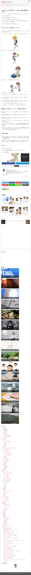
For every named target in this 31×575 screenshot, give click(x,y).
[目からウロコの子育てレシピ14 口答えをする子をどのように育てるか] (25, 197)
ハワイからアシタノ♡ (6, 548)
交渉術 (4, 444)
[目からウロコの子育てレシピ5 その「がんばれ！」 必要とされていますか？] (25, 208)
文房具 (3, 511)
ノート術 (4, 505)
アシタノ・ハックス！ (6, 542)
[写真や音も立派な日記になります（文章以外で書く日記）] (10, 315)
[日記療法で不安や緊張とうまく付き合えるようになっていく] (10, 387)
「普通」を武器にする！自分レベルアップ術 (9, 529)
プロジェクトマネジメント (7, 454)
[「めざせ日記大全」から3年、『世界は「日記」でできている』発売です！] (10, 273)
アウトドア (4, 481)
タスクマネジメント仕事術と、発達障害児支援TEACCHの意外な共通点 (10, 401)
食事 (3, 495)
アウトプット (4, 428)
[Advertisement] (6, 260)
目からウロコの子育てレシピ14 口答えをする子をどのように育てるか (25, 201)
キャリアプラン (5, 498)
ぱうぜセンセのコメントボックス (8, 534)
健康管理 (3, 488)
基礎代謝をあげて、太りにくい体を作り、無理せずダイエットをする (10, 287)
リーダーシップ (5, 455)
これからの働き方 (5, 497)
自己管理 (4, 468)
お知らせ (3, 427)
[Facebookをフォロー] (4, 189)
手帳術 (4, 510)
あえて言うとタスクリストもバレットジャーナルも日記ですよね (10, 381)
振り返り (4, 521)
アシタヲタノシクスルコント (7, 543)
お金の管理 (4, 460)
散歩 (3, 485)
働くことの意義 (5, 501)
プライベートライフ (5, 459)
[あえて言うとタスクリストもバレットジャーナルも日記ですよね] (10, 377)
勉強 (3, 514)
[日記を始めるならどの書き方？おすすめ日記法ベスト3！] (10, 304)
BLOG (4, 429)
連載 (2, 526)
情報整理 (3, 503)
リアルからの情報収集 (6, 436)
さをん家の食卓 (5, 530)
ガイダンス (3, 438)
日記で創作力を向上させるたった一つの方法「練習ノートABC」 (10, 422)
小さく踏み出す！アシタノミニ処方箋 (8, 555)
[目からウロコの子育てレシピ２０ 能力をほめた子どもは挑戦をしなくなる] (19, 198)
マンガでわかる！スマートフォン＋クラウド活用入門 (11, 550)
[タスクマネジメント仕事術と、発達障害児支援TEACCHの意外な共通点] (10, 398)
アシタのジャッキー (6, 536)
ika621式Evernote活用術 (6, 528)
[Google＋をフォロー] (5, 189)
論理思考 (4, 458)
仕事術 (3, 470)
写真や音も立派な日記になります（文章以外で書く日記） (10, 318)
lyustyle (28, 191)
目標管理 (4, 522)
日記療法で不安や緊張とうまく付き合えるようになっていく (10, 391)
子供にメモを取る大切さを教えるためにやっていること (5, 212)
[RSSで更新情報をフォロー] (8, 189)
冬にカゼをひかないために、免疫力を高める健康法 (9, 329)
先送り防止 (4, 520)
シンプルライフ (5, 461)
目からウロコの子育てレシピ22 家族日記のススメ (12, 215)
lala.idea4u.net (26, 176)
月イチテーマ (5, 477)
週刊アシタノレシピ (6, 479)
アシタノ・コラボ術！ (6, 541)
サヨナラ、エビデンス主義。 (6, 412)
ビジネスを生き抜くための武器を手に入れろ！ (8, 447)
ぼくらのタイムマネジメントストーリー (9, 535)
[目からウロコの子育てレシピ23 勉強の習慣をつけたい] (25, 183)
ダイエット (4, 489)
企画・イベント (4, 471)
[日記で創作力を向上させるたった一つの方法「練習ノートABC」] (10, 419)
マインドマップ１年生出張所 (7, 549)
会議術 (4, 445)
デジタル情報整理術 (6, 504)
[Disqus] (15, 237)
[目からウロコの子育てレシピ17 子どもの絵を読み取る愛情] (5, 198)
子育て (4, 462)
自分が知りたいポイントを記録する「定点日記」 (9, 339)
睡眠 (3, 494)
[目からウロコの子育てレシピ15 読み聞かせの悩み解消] (19, 210)
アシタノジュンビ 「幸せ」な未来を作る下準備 (10, 537)
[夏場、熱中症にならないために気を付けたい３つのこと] (10, 294)
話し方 (4, 446)
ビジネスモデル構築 (6, 452)
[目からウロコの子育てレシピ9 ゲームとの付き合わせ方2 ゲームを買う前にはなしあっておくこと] (12, 200)
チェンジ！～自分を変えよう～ (7, 547)
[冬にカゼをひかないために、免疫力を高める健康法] (10, 325)
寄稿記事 (3, 502)
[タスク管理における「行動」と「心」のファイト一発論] (10, 346)
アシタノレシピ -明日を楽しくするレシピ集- (16, 573)
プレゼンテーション (6, 453)
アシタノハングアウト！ (6, 472)
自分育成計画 (5, 560)
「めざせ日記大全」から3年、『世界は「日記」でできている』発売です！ (10, 277)
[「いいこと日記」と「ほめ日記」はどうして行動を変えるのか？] (10, 356)
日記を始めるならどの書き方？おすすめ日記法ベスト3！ (10, 308)
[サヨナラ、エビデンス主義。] (10, 408)
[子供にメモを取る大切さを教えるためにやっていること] (5, 208)
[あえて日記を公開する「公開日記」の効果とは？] (10, 367)
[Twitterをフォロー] (2, 189)
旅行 (3, 486)
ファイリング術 (5, 506)
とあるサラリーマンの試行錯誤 (7, 531)
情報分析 (4, 437)
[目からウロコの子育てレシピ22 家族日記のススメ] (12, 209)
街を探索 (4, 487)
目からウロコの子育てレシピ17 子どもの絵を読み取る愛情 (5, 203)
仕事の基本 (3, 469)
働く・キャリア (4, 496)
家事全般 (4, 463)
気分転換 (4, 493)
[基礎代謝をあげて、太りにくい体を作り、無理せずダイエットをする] (10, 283)
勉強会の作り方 (5, 430)
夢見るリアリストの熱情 (6, 554)
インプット (3, 434)
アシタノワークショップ (6, 473)
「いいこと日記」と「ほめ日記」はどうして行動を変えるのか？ (10, 360)
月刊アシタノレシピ (6, 478)
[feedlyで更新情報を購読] (7, 189)
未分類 (3, 512)
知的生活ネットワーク (15, 173)
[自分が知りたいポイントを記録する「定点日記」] (10, 335)
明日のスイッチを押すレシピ (7, 556)
